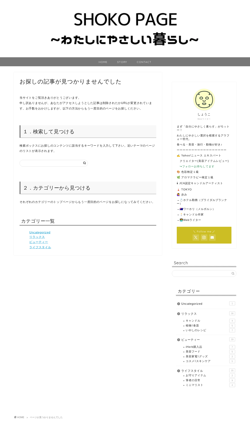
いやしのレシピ (209, 330)
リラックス (37, 236)
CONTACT (144, 62)
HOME (103, 62)
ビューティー (38, 242)
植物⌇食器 (209, 325)
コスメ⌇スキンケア (209, 361)
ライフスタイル (40, 247)
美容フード (209, 351)
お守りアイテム (209, 375)
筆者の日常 (209, 380)
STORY (122, 62)
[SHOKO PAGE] (125, 55)
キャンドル (209, 320)
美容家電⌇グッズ (209, 356)
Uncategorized (39, 232)
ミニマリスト (209, 385)
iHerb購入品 (209, 346)
